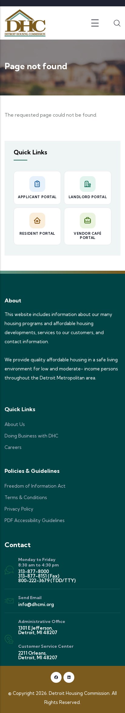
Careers (13, 447)
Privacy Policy (19, 509)
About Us (15, 424)
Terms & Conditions (26, 497)
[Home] (25, 23)
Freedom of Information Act (35, 486)
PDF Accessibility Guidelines (35, 520)
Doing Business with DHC (31, 436)
